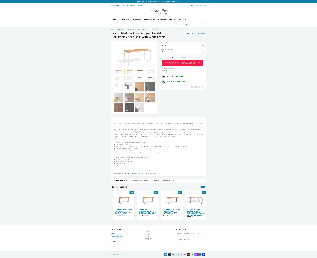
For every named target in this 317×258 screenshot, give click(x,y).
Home (114, 19)
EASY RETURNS (128, 5)
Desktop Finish (165, 42)
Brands (181, 19)
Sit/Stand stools (128, 173)
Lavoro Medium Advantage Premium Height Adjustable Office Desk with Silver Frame (146, 212)
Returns (156, 181)
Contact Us (114, 241)
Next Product (200, 33)
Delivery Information (140, 181)
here (151, 173)
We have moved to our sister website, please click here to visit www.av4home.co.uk (158, 1)
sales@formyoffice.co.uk (199, 5)
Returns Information (116, 236)
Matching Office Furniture (166, 19)
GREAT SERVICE (137, 5)
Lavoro (118, 29)
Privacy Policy (114, 238)
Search (113, 233)
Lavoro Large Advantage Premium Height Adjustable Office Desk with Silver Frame (170, 212)
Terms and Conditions (117, 239)
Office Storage (149, 19)
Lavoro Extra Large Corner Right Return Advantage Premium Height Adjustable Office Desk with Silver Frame (194, 212)
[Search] (204, 24)
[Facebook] (177, 244)
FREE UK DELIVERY (116, 5)
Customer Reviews (120, 181)
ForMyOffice (119, 254)
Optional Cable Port (167, 49)
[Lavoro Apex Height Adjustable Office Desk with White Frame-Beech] (134, 55)
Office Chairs (135, 19)
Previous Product (190, 33)
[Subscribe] (203, 239)
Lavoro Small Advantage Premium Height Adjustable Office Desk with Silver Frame (122, 212)
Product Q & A (168, 181)
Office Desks (123, 19)
